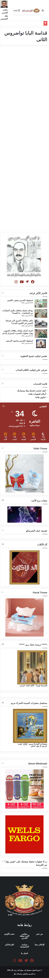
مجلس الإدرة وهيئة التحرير (24, 936)
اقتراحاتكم (9, 944)
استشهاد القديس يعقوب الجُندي (20, 300)
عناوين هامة (40, 397)
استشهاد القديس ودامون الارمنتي (19, 341)
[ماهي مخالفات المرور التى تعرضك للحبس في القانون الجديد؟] (41, 323)
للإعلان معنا (39, 944)
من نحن (39, 934)
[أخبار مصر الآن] (31, 10)
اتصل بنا (24, 953)
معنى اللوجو (9, 934)
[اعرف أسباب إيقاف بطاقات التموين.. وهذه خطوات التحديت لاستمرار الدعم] (41, 333)
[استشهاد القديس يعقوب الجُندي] (41, 303)
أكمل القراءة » (38, 76)
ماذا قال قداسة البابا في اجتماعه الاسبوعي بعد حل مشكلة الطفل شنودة (25, 202)
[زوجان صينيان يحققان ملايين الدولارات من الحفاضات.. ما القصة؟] (41, 313)
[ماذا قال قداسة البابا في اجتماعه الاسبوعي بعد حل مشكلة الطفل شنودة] (24, 214)
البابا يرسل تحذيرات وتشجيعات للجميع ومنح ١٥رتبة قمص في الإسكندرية (26, 60)
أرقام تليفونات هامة (37, 394)
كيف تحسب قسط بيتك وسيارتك (31, 390)
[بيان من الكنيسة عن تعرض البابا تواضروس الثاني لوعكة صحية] (24, 146)
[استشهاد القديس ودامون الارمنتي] (41, 344)
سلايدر (42, 52)
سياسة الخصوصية (24, 945)
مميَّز (15, 974)
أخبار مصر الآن (39, 120)
